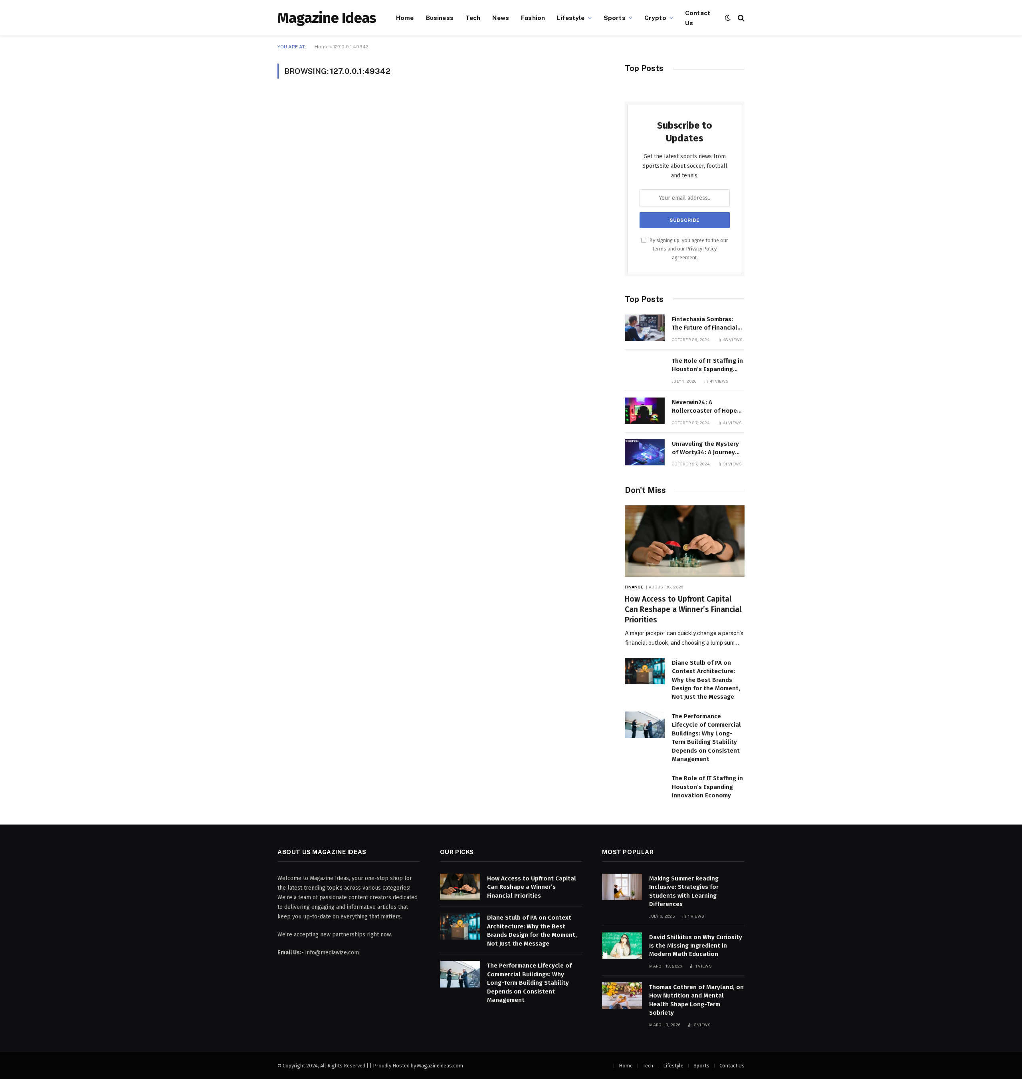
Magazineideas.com (440, 1066)
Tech (473, 17)
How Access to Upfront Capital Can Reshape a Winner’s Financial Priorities (683, 609)
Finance (634, 586)
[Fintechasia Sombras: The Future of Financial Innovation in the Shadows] (645, 327)
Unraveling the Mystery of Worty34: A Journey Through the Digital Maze (705, 448)
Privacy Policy (701, 249)
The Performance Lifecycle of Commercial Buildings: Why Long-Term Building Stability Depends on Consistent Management (706, 738)
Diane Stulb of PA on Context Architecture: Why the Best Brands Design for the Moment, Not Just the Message (706, 680)
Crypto (655, 17)
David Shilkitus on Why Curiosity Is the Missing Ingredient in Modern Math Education (695, 946)
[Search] (740, 18)
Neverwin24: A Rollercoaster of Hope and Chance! (704, 407)
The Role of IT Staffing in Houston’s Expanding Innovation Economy (707, 365)
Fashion (533, 17)
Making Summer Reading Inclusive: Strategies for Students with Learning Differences (684, 891)
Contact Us (697, 17)
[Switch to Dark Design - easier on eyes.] (728, 17)
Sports (615, 17)
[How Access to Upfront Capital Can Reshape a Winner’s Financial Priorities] (685, 541)
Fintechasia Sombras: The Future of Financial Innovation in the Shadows (704, 324)
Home (405, 17)
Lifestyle (570, 17)
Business (440, 17)
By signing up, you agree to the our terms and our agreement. (688, 248)
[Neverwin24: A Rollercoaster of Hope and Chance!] (645, 410)
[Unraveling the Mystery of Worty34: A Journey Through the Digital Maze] (645, 452)
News (500, 17)
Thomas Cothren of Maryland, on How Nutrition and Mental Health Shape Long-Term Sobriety (696, 1000)
